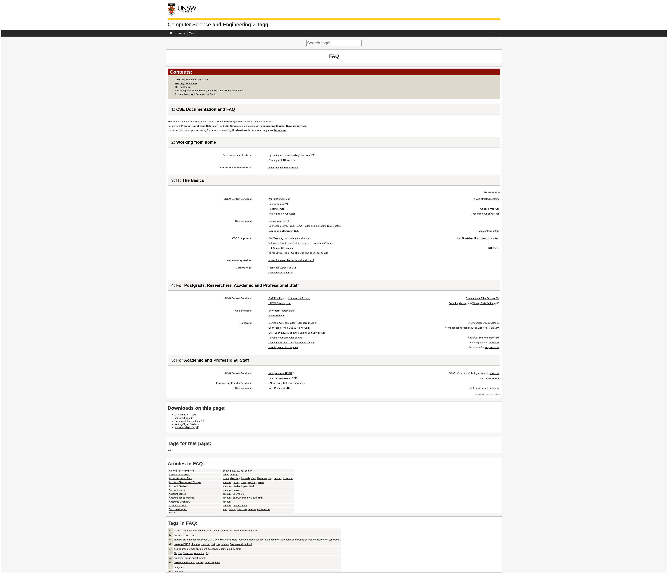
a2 (237, 470)
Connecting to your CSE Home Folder (289, 225)
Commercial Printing (299, 298)
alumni (236, 505)
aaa (186, 530)
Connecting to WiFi (278, 204)
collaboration (263, 539)
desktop (178, 544)
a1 (233, 470)
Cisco (216, 539)
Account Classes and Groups (185, 482)
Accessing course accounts (283, 167)
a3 (242, 470)
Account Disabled (178, 486)
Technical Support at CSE (282, 267)
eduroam (184, 548)
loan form (494, 342)
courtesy (318, 539)
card (185, 539)
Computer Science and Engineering (209, 24)
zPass (286, 198)
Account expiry (177, 490)
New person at (280, 373)
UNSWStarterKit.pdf (185, 414)
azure (253, 530)
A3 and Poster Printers (181, 470)
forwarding (199, 553)
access (193, 530)
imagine (178, 567)
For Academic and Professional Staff (195, 94)
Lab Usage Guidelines (280, 248)
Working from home (186, 83)
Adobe (495, 378)
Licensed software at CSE (282, 378)
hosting (200, 562)
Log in (497, 33)
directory (235, 478)
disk (213, 544)
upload (277, 478)
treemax (246, 497)
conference (263, 509)
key (176, 571)
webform (483, 327)
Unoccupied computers (486, 238)
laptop (232, 509)
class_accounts (240, 539)
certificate (201, 539)
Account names (177, 493)
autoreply (245, 530)
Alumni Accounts (178, 505)
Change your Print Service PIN (482, 298)
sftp (270, 478)
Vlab (191, 33)
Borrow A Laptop (178, 509)
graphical (179, 557)
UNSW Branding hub (279, 303)
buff (255, 497)
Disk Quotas (334, 225)
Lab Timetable (465, 238)
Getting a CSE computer (281, 322)
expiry (261, 482)
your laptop (289, 213)
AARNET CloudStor (179, 474)
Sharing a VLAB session (281, 160)
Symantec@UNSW (489, 337)
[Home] (185, 9)
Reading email (276, 208)
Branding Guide (457, 303)
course (308, 539)
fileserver (262, 478)
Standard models (306, 322)
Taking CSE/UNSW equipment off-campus (291, 342)
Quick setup (297, 252)
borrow (252, 509)
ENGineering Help (278, 383)
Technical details (319, 252)
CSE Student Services (280, 272)
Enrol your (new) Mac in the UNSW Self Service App (296, 332)
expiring (252, 482)
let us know (280, 130)
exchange (213, 548)
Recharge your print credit (485, 213)
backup (237, 497)
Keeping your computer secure (285, 337)
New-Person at (279, 388)
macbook (242, 509)
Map (307, 238)
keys (181, 571)
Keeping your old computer (283, 347)
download (288, 478)
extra (238, 548)
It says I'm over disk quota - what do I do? (291, 260)
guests (202, 557)
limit (260, 497)
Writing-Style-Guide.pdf (187, 424)
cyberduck (334, 539)
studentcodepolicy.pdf (186, 427)
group (236, 482)
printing (227, 470)
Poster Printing (276, 315)
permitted (248, 486)
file (175, 553)
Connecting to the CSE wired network (288, 327)
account (227, 482)
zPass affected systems (486, 198)
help (176, 562)
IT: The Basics (182, 86)
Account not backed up (181, 497)
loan (225, 509)
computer (286, 539)
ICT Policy (493, 248)
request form (492, 347)
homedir (245, 478)
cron (325, 539)
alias (209, 530)
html (217, 562)
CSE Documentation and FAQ (191, 79)
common (275, 539)
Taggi (263, 24)
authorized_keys (230, 530)
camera (178, 539)
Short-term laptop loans (281, 310)
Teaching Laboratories (285, 238)
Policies (181, 33)
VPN (497, 327)
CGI (210, 539)
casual (192, 539)
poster (248, 470)
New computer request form (484, 322)
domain (225, 544)
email (244, 505)
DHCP (186, 544)
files (253, 478)
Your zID (273, 198)
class (243, 482)
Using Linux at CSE (279, 221)
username (238, 493)
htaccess (209, 562)
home (226, 478)
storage (234, 474)
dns (218, 544)
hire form (494, 373)
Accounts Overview (179, 501)
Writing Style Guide (483, 303)
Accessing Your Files (180, 478)
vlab (170, 450)
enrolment (201, 548)
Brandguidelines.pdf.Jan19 (189, 421)
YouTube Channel (323, 243)
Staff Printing (275, 298)
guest (195, 557)
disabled (237, 486)
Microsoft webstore (489, 230)
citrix (222, 539)
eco (176, 548)
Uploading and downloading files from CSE (291, 155)
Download (235, 544)
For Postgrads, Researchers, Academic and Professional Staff (209, 90)
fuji (207, 553)
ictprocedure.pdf (184, 418)
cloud (226, 474)
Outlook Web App (489, 208)
